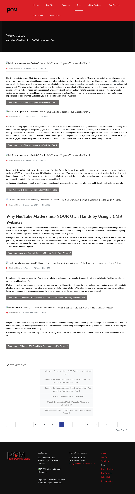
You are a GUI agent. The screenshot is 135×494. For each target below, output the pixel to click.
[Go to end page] (124, 424)
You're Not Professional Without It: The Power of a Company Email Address (84, 263)
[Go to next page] (115, 424)
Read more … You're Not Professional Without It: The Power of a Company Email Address (46, 298)
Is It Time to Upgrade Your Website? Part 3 (68, 63)
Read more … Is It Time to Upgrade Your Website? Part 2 (32, 145)
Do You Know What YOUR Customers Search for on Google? (68, 411)
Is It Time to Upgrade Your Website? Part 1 (68, 155)
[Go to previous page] (17, 424)
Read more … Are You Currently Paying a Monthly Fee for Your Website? (39, 253)
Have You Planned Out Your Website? (67, 396)
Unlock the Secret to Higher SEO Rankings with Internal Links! (67, 372)
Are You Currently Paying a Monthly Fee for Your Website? (91, 199)
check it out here (62, 129)
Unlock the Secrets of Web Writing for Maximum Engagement (68, 403)
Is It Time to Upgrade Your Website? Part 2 (68, 111)
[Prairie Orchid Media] (13, 10)
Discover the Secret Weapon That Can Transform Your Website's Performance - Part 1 (67, 389)
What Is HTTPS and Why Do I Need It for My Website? (85, 307)
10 (106, 424)
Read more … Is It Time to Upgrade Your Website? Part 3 (32, 103)
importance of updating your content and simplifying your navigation (93, 84)
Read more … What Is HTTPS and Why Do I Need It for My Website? (38, 346)
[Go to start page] (8, 424)
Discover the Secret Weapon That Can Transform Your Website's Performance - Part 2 (67, 381)
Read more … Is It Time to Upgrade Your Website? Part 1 (32, 190)
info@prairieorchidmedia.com (82, 463)
